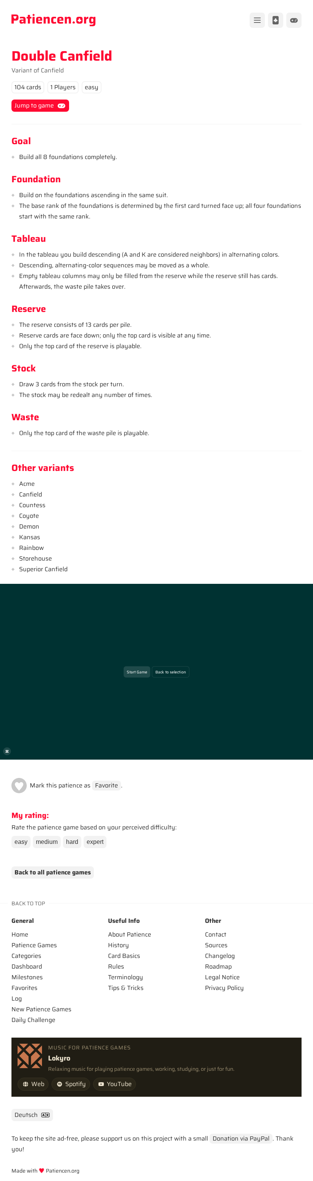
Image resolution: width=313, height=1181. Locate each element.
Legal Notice (222, 977)
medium (47, 842)
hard (72, 842)
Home (19, 934)
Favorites (24, 988)
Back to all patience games (53, 872)
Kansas (29, 537)
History (118, 945)
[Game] (294, 20)
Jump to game (34, 105)
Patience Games (34, 945)
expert (95, 842)
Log (16, 998)
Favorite (106, 785)
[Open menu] (257, 20)
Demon (29, 526)
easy (21, 842)
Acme (27, 483)
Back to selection (170, 671)
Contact (215, 934)
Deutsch (26, 1115)
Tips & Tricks (126, 988)
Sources (216, 945)
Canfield (52, 70)
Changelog (220, 956)
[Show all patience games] (275, 20)
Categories (26, 956)
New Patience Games (41, 1009)
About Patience (129, 934)
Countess (32, 505)
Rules (116, 966)
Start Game (137, 671)
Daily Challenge (33, 1020)
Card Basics (124, 956)
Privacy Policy (224, 988)
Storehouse (35, 558)
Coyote (29, 516)
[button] (19, 785)
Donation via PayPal (241, 1138)
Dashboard (26, 966)
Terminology (125, 977)
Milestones (27, 977)
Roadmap (218, 966)
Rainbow (31, 548)
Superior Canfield (43, 569)
